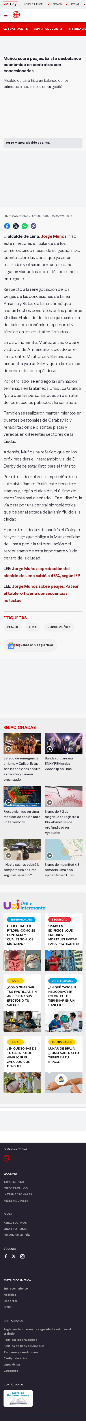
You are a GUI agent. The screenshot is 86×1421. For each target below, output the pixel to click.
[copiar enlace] (33, 226)
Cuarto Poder (16, 1229)
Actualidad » (41, 216)
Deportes (11, 1301)
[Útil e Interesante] (43, 904)
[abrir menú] (7, 15)
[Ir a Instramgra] (23, 1256)
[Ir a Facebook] (7, 1256)
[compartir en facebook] (7, 226)
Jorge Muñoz (59, 627)
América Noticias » (17, 216)
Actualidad (14, 1182)
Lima (33, 627)
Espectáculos (16, 1188)
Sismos (57, 4)
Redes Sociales (16, 1200)
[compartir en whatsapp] (24, 226)
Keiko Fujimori (33, 4)
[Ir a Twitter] (15, 1256)
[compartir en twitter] (15, 226)
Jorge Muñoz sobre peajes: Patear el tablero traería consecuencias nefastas (41, 593)
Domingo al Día (17, 1235)
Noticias (10, 1295)
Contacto (11, 1371)
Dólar (75, 4)
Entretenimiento (16, 1288)
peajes (12, 627)
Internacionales (18, 1194)
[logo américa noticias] (16, 14)
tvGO (8, 1307)
